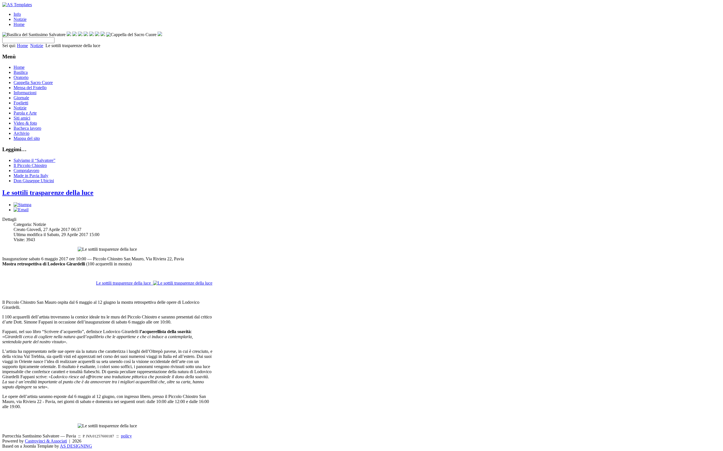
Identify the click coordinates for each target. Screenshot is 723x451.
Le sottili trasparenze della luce (47, 192)
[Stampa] (22, 204)
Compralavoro (26, 170)
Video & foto (25, 123)
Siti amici (22, 118)
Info (17, 14)
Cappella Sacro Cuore (33, 82)
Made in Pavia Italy (31, 175)
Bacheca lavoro (27, 128)
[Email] (21, 209)
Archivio (21, 133)
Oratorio (21, 77)
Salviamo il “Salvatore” (34, 160)
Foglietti (21, 102)
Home (19, 24)
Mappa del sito (27, 138)
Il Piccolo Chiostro (30, 165)
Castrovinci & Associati (46, 441)
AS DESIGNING (76, 446)
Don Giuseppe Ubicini (34, 180)
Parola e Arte (25, 113)
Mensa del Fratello (30, 87)
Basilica (21, 72)
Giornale (21, 97)
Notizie (20, 19)
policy (126, 436)
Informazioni (25, 92)
